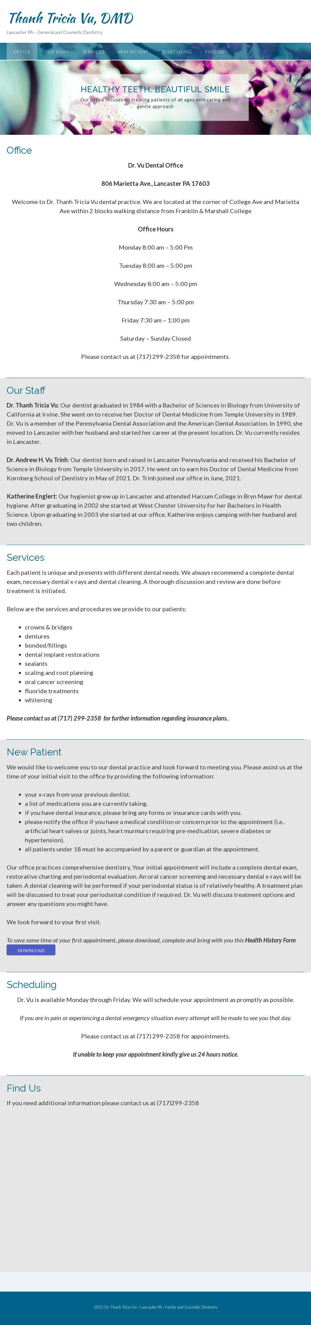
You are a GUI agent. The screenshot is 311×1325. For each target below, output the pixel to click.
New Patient (133, 51)
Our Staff (56, 51)
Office (22, 51)
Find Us (214, 51)
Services (93, 51)
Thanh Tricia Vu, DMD (69, 18)
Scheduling (177, 51)
